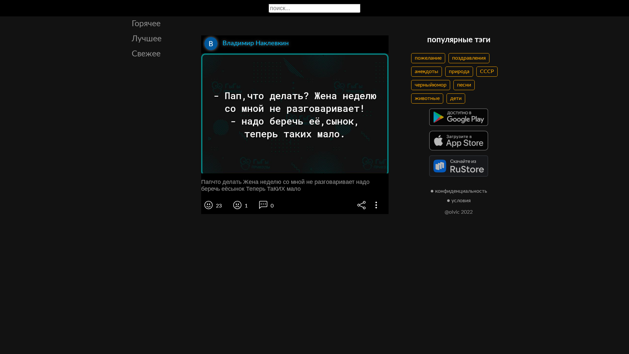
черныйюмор (431, 85)
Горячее (146, 24)
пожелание (428, 58)
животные (427, 98)
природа (459, 71)
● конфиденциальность (458, 191)
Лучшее (147, 39)
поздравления (469, 58)
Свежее (146, 54)
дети (456, 98)
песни (464, 85)
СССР (487, 71)
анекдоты (426, 71)
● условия (459, 200)
